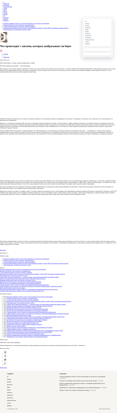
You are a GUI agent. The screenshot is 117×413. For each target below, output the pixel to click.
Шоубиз (5, 19)
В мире (5, 13)
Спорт (5, 8)
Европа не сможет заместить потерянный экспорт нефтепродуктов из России (22, 278)
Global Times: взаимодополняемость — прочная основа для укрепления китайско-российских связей (29, 277)
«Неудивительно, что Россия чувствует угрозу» (17, 29)
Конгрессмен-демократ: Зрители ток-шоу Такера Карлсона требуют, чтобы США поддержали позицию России (35, 28)
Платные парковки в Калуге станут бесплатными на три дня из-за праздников (26, 23)
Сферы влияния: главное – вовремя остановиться (21, 329)
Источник (3, 250)
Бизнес (5, 14)
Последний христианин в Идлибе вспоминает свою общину (24, 321)
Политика (6, 5)
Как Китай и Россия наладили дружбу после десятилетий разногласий (20, 281)
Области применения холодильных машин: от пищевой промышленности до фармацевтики (34, 335)
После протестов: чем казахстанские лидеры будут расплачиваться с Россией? (29, 327)
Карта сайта (3, 367)
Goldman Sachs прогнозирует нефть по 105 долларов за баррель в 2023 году (22, 291)
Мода (5, 11)
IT (4, 16)
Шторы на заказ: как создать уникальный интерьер (74, 390)
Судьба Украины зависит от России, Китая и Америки (19, 26)
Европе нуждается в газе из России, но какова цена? (18, 25)
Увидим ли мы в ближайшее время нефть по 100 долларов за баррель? (20, 283)
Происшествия (7, 6)
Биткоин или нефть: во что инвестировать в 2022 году (23, 323)
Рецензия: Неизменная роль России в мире (12, 288)
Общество (6, 3)
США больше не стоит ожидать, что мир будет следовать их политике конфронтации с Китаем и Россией (31, 286)
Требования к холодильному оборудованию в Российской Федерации (27, 336)
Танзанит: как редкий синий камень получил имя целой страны (25, 333)
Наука (5, 10)
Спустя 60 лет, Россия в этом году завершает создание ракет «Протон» (27, 320)
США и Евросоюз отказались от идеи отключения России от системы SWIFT (29, 332)
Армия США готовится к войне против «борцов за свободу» (24, 324)
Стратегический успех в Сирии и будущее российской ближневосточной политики (24, 285)
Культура (6, 17)
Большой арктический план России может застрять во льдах (17, 280)
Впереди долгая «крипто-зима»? (16, 326)
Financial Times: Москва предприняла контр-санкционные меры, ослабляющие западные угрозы (35, 330)
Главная (5, 54)
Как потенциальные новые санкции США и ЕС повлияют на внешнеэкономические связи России (29, 289)
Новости (5, 20)
